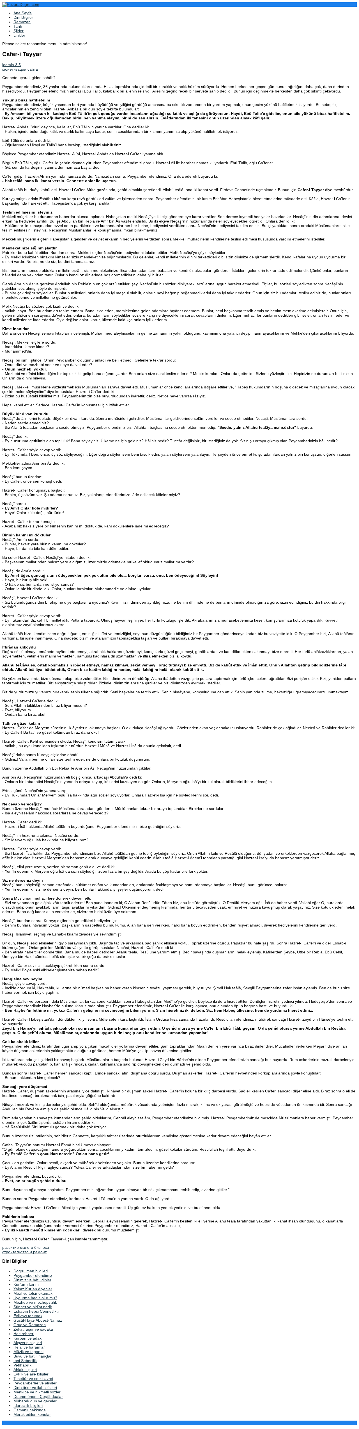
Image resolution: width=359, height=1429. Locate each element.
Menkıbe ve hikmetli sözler (37, 1392)
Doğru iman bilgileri (30, 1271)
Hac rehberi (23, 1333)
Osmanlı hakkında (29, 1410)
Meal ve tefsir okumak (32, 1293)
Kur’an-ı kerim (26, 1284)
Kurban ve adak (27, 1338)
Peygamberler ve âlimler (35, 1383)
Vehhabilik (22, 1365)
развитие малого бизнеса (25, 1247)
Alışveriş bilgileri (27, 1342)
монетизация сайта (20, 69)
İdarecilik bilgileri (28, 1405)
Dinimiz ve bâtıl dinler (32, 1280)
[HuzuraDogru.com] (20, 4)
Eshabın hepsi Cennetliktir (36, 1311)
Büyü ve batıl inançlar (32, 1356)
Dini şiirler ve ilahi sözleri (35, 1387)
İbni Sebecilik (25, 1360)
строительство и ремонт (24, 1252)
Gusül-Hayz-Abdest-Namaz (37, 1320)
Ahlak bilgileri (25, 1369)
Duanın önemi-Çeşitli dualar (38, 1396)
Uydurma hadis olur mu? (35, 1298)
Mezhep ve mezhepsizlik (35, 1302)
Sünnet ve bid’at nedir (32, 1307)
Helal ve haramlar (29, 1347)
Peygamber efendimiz (32, 1275)
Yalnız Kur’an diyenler (32, 1289)
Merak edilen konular (32, 1414)
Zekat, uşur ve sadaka (33, 1329)
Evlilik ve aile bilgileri (31, 1374)
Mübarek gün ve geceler (35, 1401)
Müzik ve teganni (28, 1351)
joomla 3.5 (11, 64)
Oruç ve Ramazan (29, 1325)
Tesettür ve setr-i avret (33, 1378)
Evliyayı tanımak (27, 1316)
